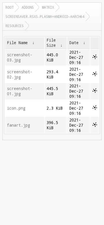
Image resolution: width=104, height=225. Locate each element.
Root (9, 7)
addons (28, 7)
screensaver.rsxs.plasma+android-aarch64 (44, 16)
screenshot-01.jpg (19, 91)
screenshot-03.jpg (19, 57)
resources (14, 25)
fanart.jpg (18, 125)
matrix (48, 7)
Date (74, 42)
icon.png (16, 108)
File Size (51, 43)
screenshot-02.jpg (19, 74)
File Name (17, 42)
